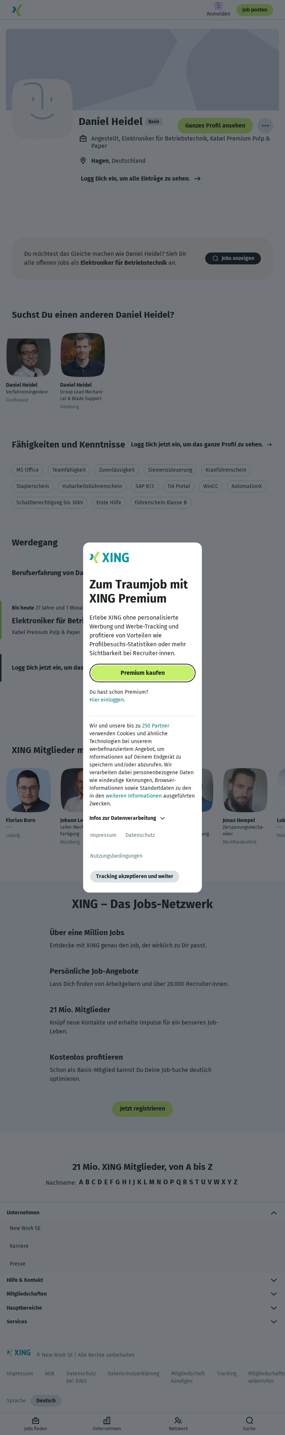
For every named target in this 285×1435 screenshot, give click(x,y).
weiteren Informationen (134, 796)
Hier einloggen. (107, 700)
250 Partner (155, 726)
